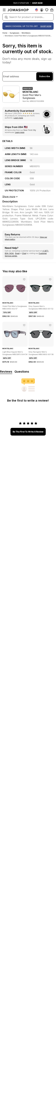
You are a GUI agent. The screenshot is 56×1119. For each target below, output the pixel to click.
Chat (24, 253)
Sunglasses (14, 33)
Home (4, 33)
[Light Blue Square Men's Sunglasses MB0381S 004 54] (24, 325)
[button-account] (41, 10)
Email (17, 253)
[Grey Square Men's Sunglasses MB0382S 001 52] (50, 279)
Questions (21, 371)
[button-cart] (52, 10)
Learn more (18, 118)
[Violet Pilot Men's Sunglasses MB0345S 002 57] (24, 279)
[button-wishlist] (47, 10)
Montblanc (26, 33)
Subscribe (44, 76)
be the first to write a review (28, 431)
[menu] (4, 10)
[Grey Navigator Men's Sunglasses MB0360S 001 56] (50, 325)
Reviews (6, 371)
